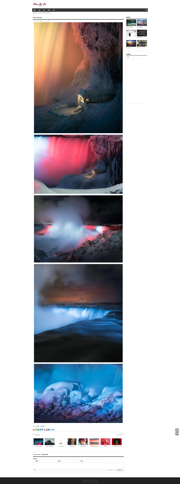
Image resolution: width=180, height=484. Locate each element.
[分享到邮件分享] (45, 429)
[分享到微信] (36, 429)
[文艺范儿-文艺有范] (40, 1)
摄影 (35, 10)
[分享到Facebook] (49, 429)
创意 (39, 10)
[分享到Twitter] (51, 429)
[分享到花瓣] (47, 429)
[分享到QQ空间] (38, 429)
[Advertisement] (136, 82)
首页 (39, 12)
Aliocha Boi (37, 435)
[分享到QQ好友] (42, 429)
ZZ (34, 20)
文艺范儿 (43, 426)
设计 (44, 10)
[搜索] (146, 10)
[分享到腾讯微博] (40, 429)
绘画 (49, 10)
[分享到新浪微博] (34, 429)
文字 (54, 10)
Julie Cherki (119, 435)
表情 (35, 469)
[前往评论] (177, 433)
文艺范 (37, 426)
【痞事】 (128, 57)
